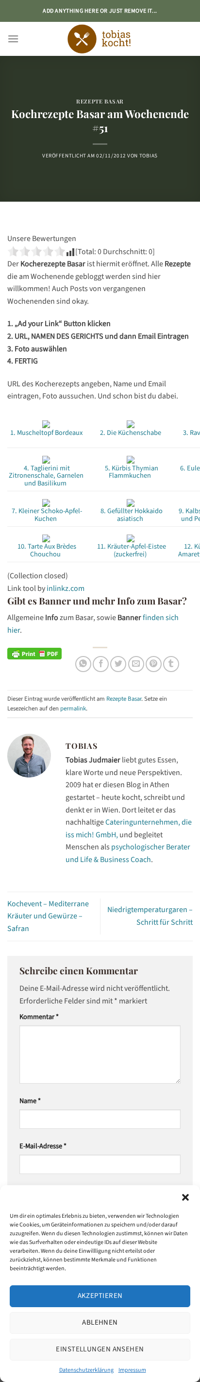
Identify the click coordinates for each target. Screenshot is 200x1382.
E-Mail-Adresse (43, 1146)
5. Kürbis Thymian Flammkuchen (130, 472)
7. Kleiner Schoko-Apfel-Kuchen (46, 515)
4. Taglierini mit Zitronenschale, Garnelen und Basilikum (46, 476)
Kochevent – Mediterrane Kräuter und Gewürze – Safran (48, 916)
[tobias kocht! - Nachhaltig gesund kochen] (100, 39)
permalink (73, 708)
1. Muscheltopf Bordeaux (46, 433)
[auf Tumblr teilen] (171, 664)
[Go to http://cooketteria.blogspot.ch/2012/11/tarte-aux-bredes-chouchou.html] (46, 538)
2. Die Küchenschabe (131, 433)
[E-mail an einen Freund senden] (136, 664)
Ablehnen (100, 1322)
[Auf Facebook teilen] (101, 664)
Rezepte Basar (99, 101)
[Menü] (13, 39)
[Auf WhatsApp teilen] (83, 664)
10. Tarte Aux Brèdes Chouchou (46, 550)
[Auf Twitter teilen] (118, 664)
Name (30, 1101)
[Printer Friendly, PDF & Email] (34, 653)
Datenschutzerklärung (86, 1370)
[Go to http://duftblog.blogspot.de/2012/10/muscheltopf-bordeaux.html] (46, 424)
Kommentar (39, 1017)
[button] (185, 1197)
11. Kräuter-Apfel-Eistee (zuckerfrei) (131, 550)
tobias (148, 155)
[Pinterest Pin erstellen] (154, 664)
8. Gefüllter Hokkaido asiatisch (131, 515)
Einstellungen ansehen (100, 1349)
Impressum (132, 1370)
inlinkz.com (65, 588)
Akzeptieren (100, 1296)
